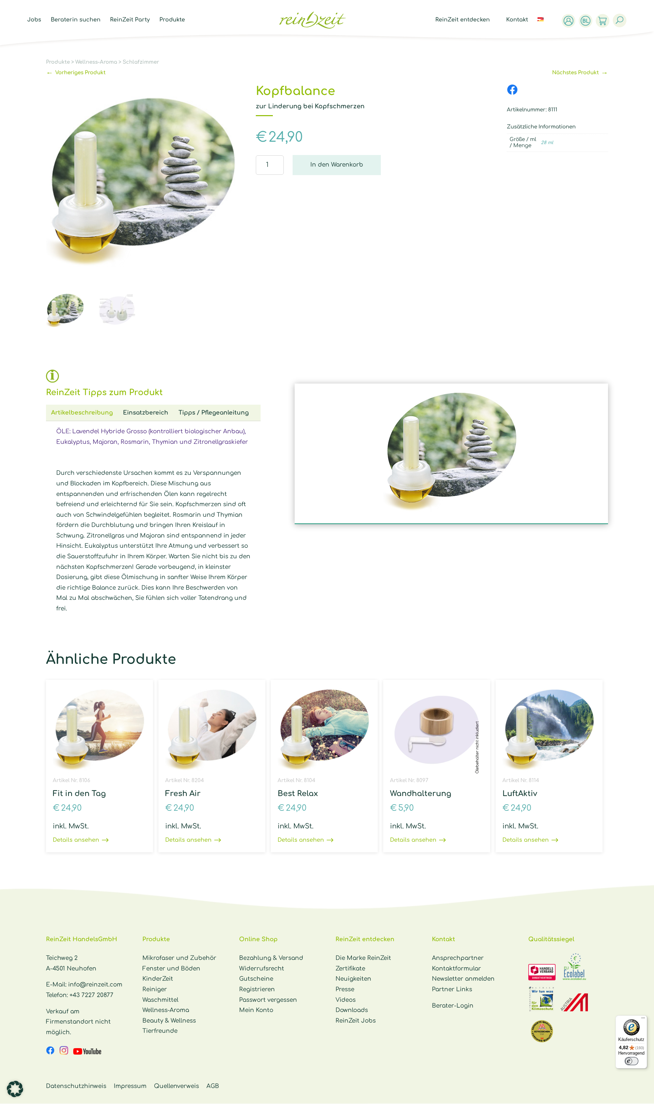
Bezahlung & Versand (271, 958)
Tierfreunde (159, 1031)
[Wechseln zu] (544, 27)
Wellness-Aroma (96, 62)
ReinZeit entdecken (462, 20)
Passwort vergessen (268, 1000)
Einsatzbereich (145, 412)
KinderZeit (157, 979)
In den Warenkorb (336, 164)
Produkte (172, 20)
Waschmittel (160, 1000)
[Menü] (643, 1019)
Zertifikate (350, 968)
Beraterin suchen (75, 20)
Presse (345, 989)
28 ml (547, 142)
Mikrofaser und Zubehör (179, 958)
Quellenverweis (176, 1086)
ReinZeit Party (130, 20)
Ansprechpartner (458, 958)
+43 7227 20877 (91, 995)
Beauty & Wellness (169, 1020)
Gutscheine (256, 979)
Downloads (352, 1010)
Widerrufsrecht (261, 968)
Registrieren (257, 989)
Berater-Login (452, 1005)
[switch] (631, 1061)
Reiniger (154, 989)
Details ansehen (76, 840)
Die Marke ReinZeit (363, 958)
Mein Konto (256, 1010)
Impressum (130, 1086)
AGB (212, 1086)
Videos (346, 1000)
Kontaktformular (456, 968)
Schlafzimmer (141, 62)
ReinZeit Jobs (356, 1020)
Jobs (34, 20)
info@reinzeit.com (95, 984)
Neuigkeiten (353, 979)
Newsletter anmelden (463, 979)
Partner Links (452, 989)
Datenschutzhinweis (76, 1086)
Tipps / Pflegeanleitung (213, 412)
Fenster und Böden (171, 968)
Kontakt (517, 20)
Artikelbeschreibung (82, 412)
